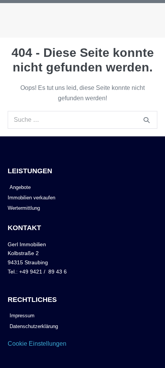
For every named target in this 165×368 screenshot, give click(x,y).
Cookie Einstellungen (37, 343)
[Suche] (146, 120)
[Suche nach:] (82, 119)
